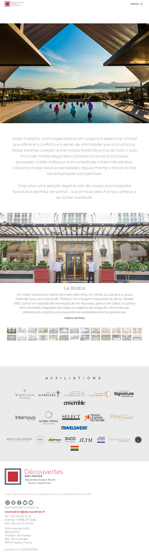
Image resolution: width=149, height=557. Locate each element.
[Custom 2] (25, 503)
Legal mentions (14, 494)
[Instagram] (7, 503)
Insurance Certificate (61, 494)
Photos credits (82, 494)
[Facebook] (19, 503)
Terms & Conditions (36, 494)
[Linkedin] (13, 503)
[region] (74, 278)
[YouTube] (31, 503)
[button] (6, 269)
